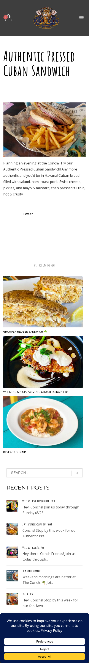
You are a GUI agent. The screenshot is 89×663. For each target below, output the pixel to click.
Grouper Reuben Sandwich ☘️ (25, 331)
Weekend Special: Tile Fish (33, 547)
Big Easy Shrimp (14, 452)
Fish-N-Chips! (27, 594)
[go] (77, 473)
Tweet (28, 214)
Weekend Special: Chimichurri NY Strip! (39, 501)
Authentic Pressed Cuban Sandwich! (37, 524)
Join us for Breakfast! (31, 571)
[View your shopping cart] (8, 18)
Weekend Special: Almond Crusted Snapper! (35, 391)
